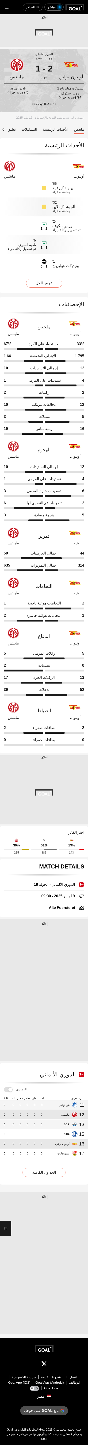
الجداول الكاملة (44, 1172)
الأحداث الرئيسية (55, 129)
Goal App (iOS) (19, 1382)
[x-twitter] (44, 1364)
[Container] (71, 69)
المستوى (21, 1089)
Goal (42, 1429)
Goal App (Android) (49, 1382)
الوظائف (74, 1382)
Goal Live (51, 1388)
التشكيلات (29, 129)
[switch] (8, 1089)
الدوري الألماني (44, 54)
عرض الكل (44, 283)
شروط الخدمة (51, 1377)
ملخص (79, 129)
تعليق (12, 129)
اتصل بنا (71, 1377)
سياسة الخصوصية (24, 1377)
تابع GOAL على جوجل (41, 1411)
